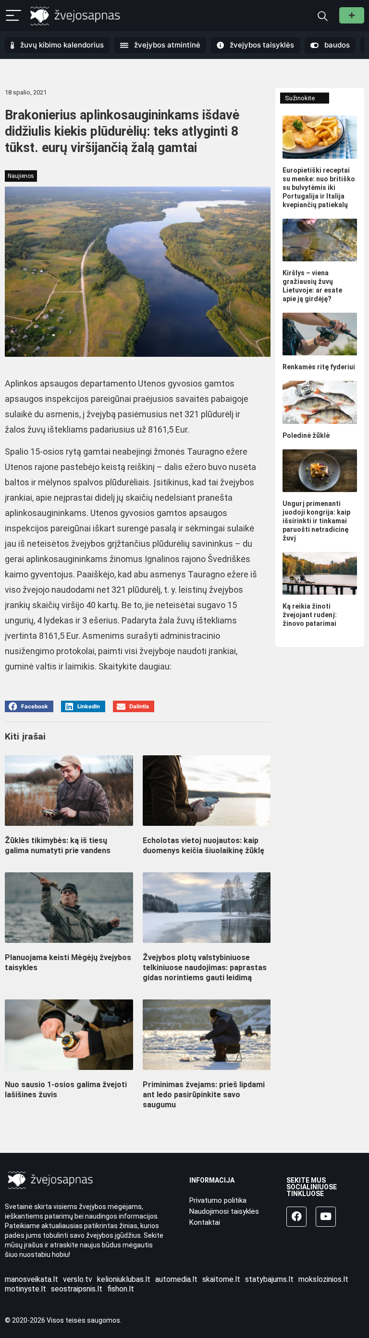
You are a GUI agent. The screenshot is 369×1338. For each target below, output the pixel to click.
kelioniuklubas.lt (123, 1279)
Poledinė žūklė (306, 435)
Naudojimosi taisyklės (224, 1211)
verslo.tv (77, 1279)
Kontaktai (204, 1222)
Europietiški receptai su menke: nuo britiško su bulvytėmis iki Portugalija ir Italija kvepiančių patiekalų (319, 187)
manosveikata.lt (31, 1279)
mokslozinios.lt (323, 1279)
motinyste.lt (25, 1288)
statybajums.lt (269, 1279)
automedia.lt (176, 1279)
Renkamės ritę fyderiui (319, 367)
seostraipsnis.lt (76, 1288)
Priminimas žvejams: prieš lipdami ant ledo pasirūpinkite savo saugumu (204, 1094)
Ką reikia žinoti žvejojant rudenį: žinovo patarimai (310, 614)
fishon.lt (120, 1288)
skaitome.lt (221, 1279)
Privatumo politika (217, 1200)
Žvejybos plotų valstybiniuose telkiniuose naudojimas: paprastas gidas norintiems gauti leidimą (205, 967)
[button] (29, 707)
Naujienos (21, 176)
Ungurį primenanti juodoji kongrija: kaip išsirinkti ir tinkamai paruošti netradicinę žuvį (316, 521)
